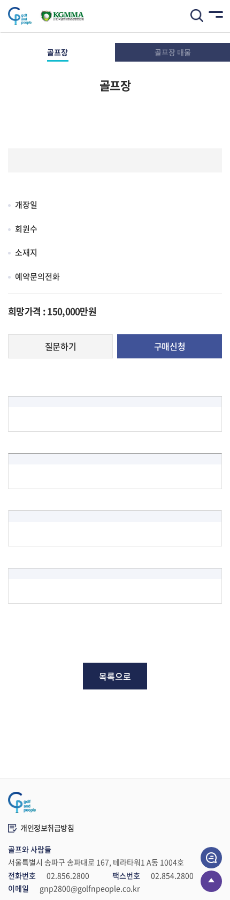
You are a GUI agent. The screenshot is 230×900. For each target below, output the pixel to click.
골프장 (57, 52)
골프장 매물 (173, 52)
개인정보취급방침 (47, 827)
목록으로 (115, 676)
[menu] (214, 16)
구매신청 (169, 346)
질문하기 (60, 346)
